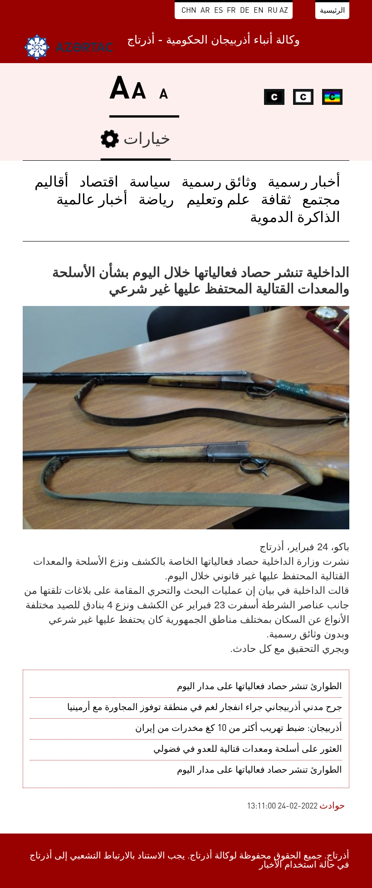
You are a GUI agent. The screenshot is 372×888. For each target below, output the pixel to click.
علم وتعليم (216, 200)
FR (231, 11)
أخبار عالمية (91, 200)
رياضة (156, 200)
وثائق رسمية (219, 183)
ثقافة (276, 200)
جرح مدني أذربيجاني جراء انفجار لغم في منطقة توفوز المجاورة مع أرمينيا (204, 707)
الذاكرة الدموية (295, 218)
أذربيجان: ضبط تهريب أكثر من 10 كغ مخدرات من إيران (238, 728)
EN (259, 11)
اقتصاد (98, 183)
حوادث (332, 806)
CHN (188, 11)
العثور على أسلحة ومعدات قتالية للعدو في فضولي (247, 749)
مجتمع (321, 200)
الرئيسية (332, 11)
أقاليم (51, 183)
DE (245, 11)
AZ (283, 11)
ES (218, 11)
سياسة (150, 183)
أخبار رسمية (304, 183)
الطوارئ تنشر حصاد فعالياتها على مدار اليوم (259, 686)
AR (205, 11)
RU (273, 11)
